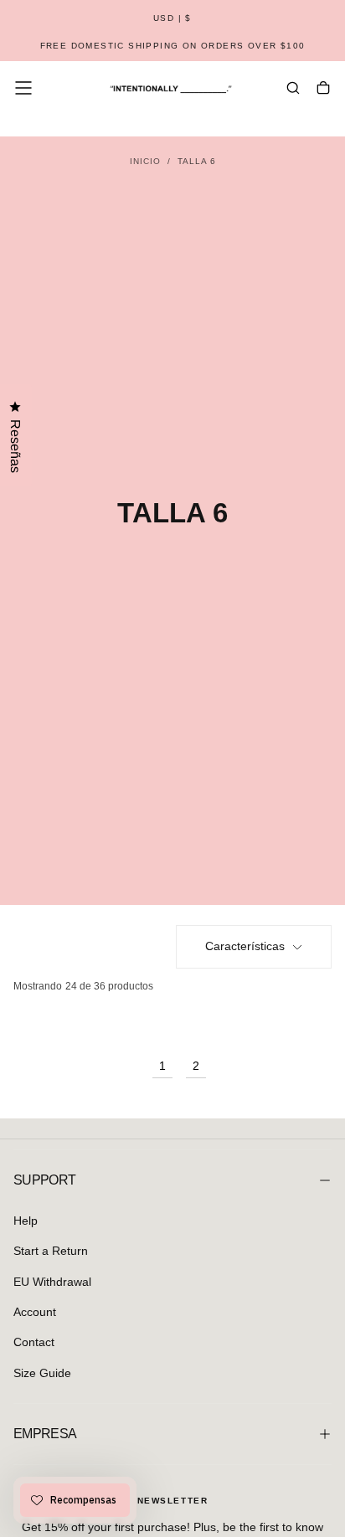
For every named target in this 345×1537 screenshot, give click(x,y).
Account (34, 1312)
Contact (33, 1342)
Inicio (145, 161)
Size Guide (42, 1373)
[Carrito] (323, 90)
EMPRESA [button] (45, 1433)
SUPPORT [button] (44, 1180)
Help (25, 1220)
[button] (172, 18)
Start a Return (50, 1250)
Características (245, 946)
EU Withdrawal (52, 1281)
